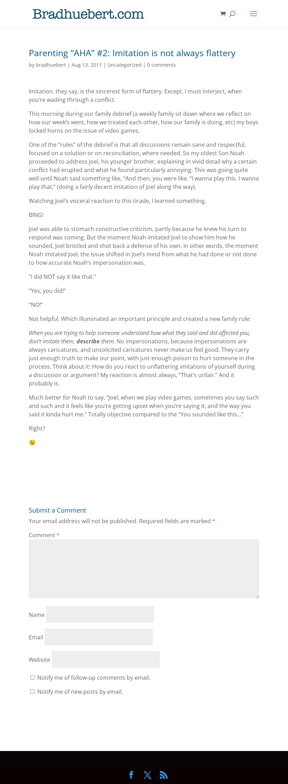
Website (39, 660)
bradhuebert (51, 64)
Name (37, 615)
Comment (44, 535)
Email (36, 637)
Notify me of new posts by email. (80, 692)
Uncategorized (124, 64)
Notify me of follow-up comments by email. (93, 677)
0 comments (161, 64)
